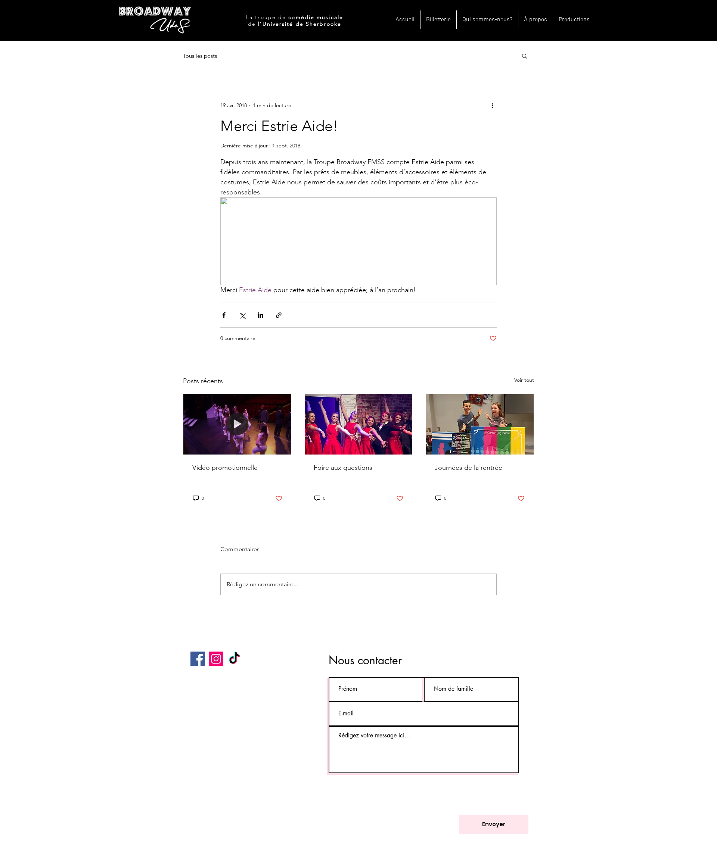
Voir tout (524, 380)
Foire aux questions (343, 467)
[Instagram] (216, 659)
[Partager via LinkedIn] (260, 315)
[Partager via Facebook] (223, 315)
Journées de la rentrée (468, 467)
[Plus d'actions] (492, 105)
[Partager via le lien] (278, 315)
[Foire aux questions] (359, 424)
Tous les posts (200, 55)
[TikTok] (234, 659)
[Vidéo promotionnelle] (237, 424)
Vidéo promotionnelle (225, 467)
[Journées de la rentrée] (480, 424)
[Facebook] (197, 659)
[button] (524, 56)
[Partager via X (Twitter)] (242, 315)
